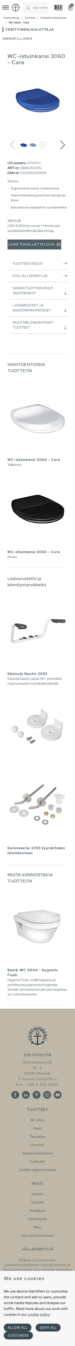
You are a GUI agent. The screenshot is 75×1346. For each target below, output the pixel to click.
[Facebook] (15, 1095)
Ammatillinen (17, 38)
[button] (62, 145)
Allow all (17, 1327)
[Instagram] (47, 1095)
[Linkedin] (26, 1095)
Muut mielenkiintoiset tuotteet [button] (33, 325)
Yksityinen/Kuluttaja (29, 29)
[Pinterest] (36, 1095)
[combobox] (40, 7)
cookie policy (39, 1314)
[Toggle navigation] (5, 7)
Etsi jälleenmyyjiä (30, 276)
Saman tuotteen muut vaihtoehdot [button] (33, 290)
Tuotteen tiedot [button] (28, 263)
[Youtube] (58, 1095)
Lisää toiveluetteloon (31, 244)
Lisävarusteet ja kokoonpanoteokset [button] (32, 307)
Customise (18, 1335)
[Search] (28, 7)
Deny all (48, 1327)
